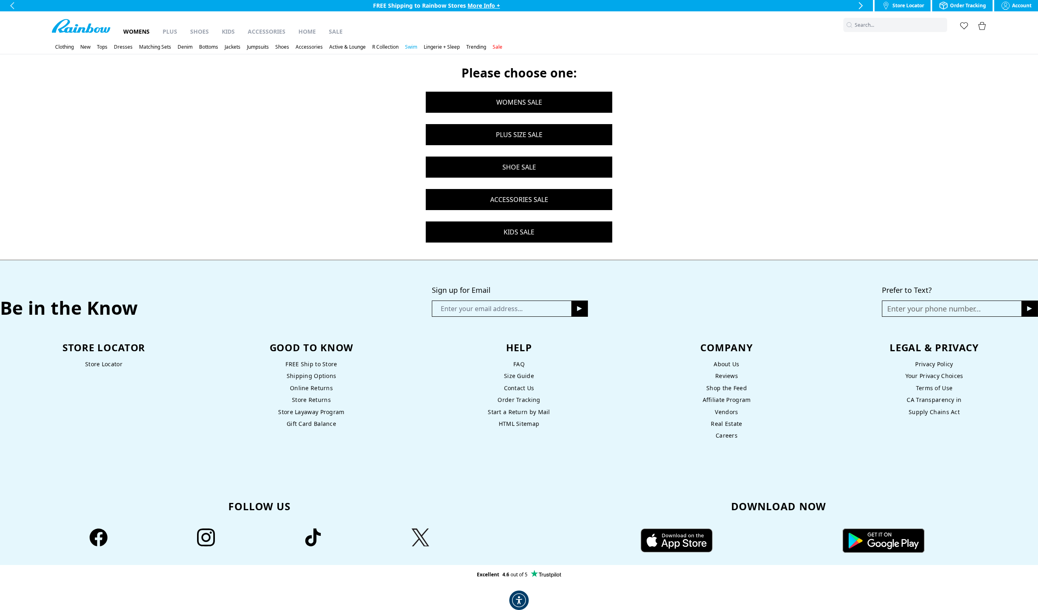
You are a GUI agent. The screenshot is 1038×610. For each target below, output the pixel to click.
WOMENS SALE (519, 102)
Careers (727, 435)
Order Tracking (519, 400)
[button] (942, 24)
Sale (336, 31)
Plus (170, 31)
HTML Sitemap (519, 423)
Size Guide (519, 376)
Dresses (123, 47)
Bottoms (208, 47)
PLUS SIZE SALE (519, 134)
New (85, 47)
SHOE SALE (519, 167)
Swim (411, 47)
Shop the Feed (726, 388)
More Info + (484, 5)
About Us (726, 364)
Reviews (726, 376)
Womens (136, 31)
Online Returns (311, 388)
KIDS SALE (519, 232)
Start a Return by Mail (519, 412)
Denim (185, 47)
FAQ (519, 364)
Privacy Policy (934, 364)
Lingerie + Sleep (442, 47)
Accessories (266, 31)
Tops (102, 47)
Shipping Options (312, 376)
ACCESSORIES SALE (519, 199)
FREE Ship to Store (311, 364)
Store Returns (311, 400)
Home (307, 31)
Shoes (199, 31)
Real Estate (726, 423)
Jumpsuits (258, 47)
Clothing (64, 47)
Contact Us (519, 388)
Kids (228, 31)
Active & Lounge (347, 47)
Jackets (232, 47)
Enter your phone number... (934, 309)
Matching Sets (155, 47)
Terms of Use (934, 388)
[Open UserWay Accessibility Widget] (519, 600)
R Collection (385, 47)
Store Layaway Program (311, 412)
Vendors (726, 412)
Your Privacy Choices (934, 376)
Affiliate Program (727, 400)
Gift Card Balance (311, 423)
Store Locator (103, 364)
